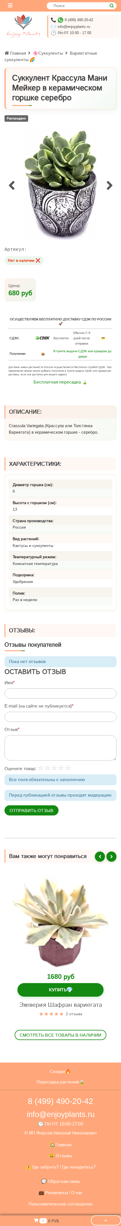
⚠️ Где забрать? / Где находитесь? (61, 1167)
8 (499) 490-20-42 (79, 20)
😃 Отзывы (60, 1155)
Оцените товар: (20, 768)
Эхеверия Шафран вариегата (60, 1004)
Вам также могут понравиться (48, 856)
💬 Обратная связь (60, 1181)
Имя (9, 682)
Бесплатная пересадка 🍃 (60, 382)
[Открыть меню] (10, 6)
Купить (60, 989)
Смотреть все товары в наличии (60, 1035)
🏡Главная (60, 1144)
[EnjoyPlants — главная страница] (23, 26)
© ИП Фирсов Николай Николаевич (60, 1132)
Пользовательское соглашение (60, 1203)
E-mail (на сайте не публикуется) (38, 706)
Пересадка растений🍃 (61, 1081)
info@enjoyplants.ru (74, 27)
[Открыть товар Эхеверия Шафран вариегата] (60, 922)
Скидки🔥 (60, 1071)
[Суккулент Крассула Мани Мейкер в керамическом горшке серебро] (60, 185)
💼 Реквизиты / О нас (61, 1192)
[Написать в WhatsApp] (60, 20)
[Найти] (111, 5)
